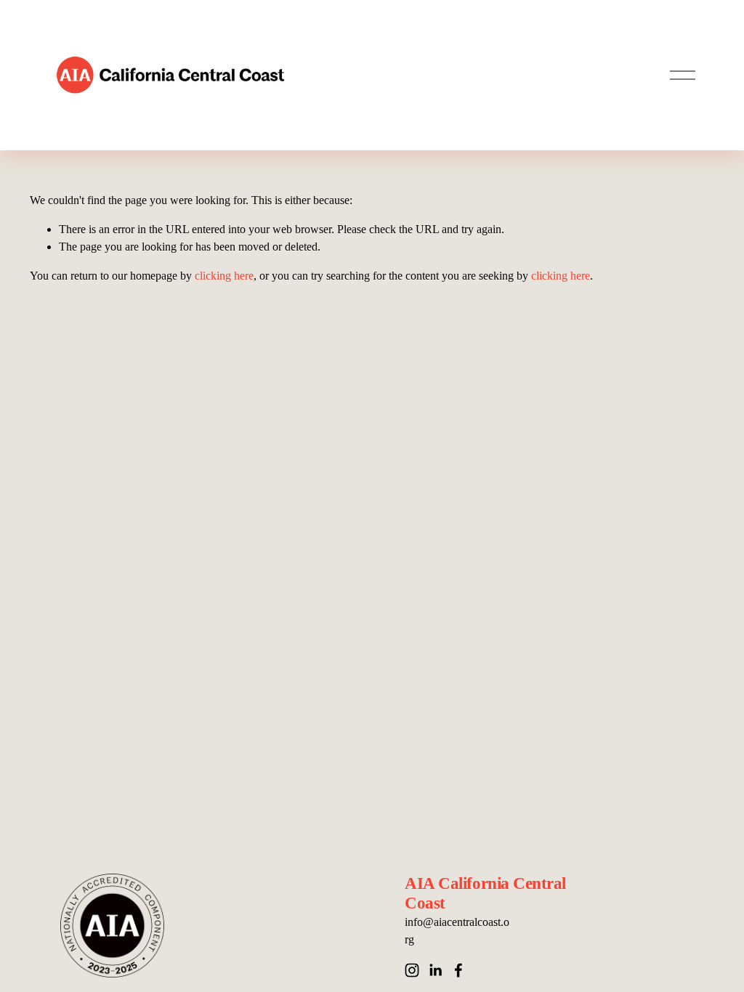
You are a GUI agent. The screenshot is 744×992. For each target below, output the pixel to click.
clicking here (224, 275)
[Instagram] (412, 970)
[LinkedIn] (435, 970)
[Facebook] (458, 970)
